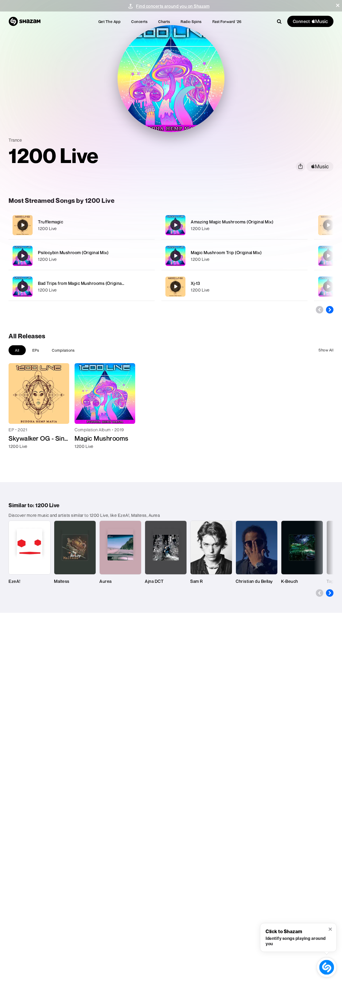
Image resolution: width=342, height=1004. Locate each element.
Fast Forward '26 (227, 21)
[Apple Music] (18, 456)
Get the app (109, 21)
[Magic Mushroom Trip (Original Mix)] (234, 256)
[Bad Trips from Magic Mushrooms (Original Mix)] (82, 287)
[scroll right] (329, 309)
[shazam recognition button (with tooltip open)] (326, 967)
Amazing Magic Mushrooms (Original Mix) (232, 221)
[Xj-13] (234, 287)
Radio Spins (191, 21)
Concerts (139, 21)
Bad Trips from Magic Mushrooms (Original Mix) (85, 283)
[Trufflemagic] (82, 225)
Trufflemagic (50, 221)
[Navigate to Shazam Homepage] (25, 21)
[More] (147, 225)
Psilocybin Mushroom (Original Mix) (73, 252)
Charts (164, 21)
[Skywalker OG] (328, 225)
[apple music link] (319, 166)
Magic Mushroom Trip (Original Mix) (226, 252)
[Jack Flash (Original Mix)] (328, 255)
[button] (337, 5)
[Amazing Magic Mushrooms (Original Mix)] (234, 225)
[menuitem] (109, 21)
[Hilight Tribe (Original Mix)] (328, 286)
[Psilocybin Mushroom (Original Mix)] (82, 256)
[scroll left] (319, 309)
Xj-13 (195, 283)
